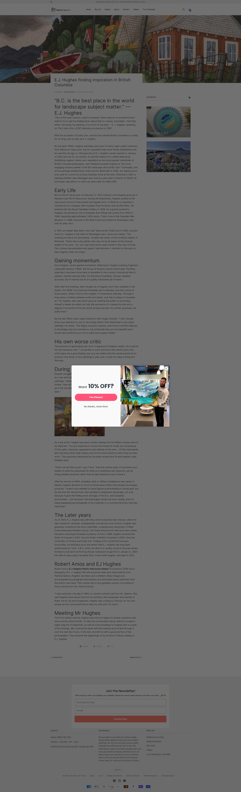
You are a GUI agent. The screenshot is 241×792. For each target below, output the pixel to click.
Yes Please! (96, 397)
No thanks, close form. (96, 406)
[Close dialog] (166, 368)
